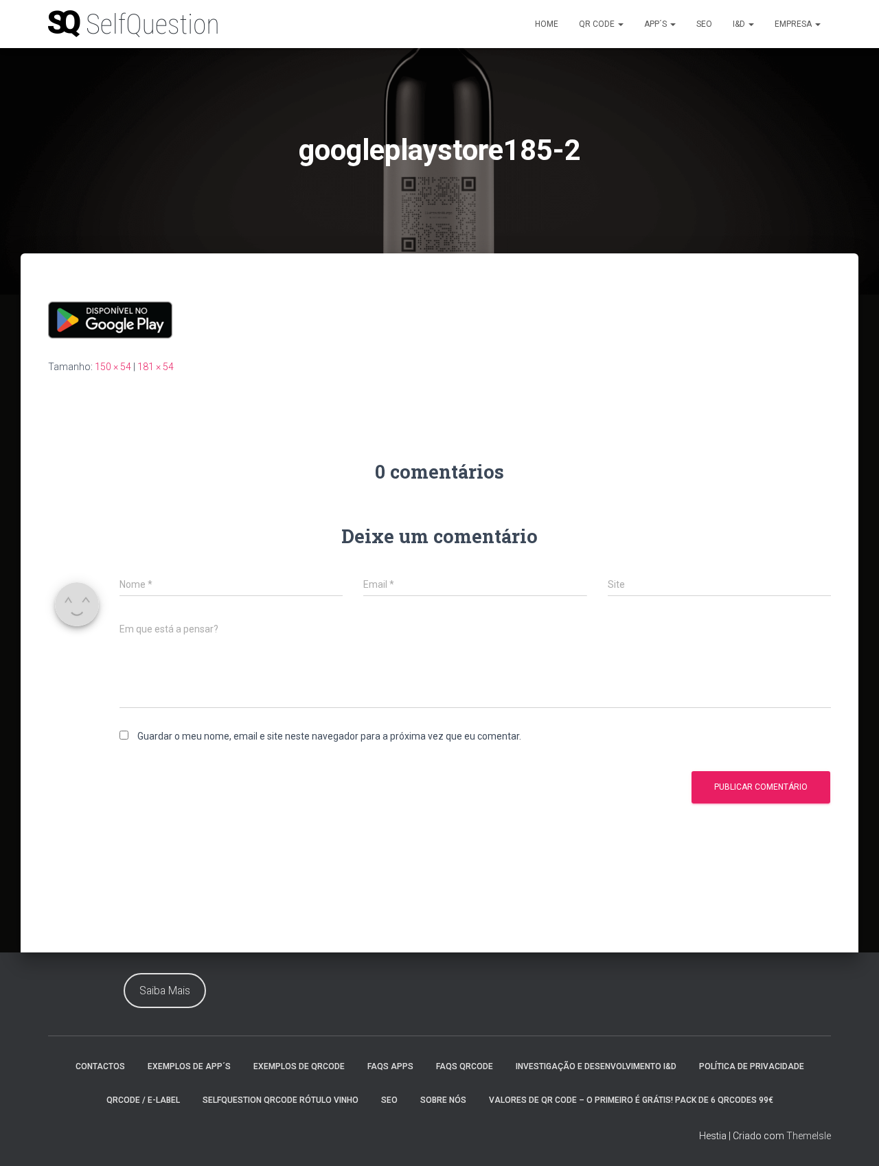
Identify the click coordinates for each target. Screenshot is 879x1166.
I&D (740, 24)
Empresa (794, 24)
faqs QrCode (464, 1066)
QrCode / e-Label (143, 1100)
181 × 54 (155, 366)
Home (546, 24)
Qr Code (598, 24)
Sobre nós (443, 1100)
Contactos (100, 1066)
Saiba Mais (164, 990)
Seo (704, 24)
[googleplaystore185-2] (110, 319)
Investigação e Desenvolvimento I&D (596, 1066)
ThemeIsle (808, 1135)
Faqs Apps (390, 1066)
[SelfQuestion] (134, 24)
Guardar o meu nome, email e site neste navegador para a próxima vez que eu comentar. (329, 736)
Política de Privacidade (751, 1066)
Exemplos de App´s (189, 1066)
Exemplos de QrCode (299, 1066)
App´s (656, 24)
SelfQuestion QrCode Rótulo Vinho (280, 1100)
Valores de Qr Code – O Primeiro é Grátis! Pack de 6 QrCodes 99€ (631, 1100)
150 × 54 (113, 366)
